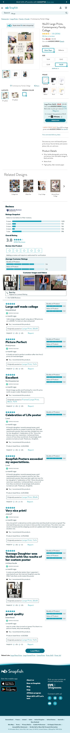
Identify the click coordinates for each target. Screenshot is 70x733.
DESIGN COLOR (28, 90)
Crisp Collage (41, 194)
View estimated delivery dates (51, 135)
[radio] (24, 94)
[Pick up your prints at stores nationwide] (50, 685)
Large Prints (14, 19)
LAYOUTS (4, 90)
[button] (2, 8)
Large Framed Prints (29, 655)
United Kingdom (39, 719)
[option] (6, 75)
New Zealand (35, 722)
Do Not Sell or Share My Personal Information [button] (44, 727)
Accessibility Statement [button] (19, 727)
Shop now (50, 2)
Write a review (48, 36)
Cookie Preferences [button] (39, 724)
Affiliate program (34, 693)
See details (64, 129)
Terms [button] (18, 724)
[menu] (36, 86)
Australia (61, 719)
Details (62, 41)
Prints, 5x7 (58, 655)
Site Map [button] (11, 724)
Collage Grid (14, 194)
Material (45, 46)
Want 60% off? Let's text (35, 697)
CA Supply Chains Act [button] (54, 724)
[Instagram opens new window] (56, 697)
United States (51, 719)
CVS (65, 109)
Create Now (55, 120)
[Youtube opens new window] (50, 702)
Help (28, 690)
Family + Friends (24, 19)
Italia (30, 719)
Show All (54, 68)
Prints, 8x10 (49, 655)
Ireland (24, 719)
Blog (28, 686)
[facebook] (50, 697)
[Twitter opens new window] (56, 702)
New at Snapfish (33, 683)
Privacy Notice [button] (26, 724)
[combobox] (35, 13)
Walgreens (56, 111)
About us (30, 680)
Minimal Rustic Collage (55, 195)
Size (43, 56)
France (17, 719)
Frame (44, 75)
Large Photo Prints (16, 655)
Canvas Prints (41, 655)
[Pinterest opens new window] (61, 697)
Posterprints (5, 19)
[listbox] (55, 51)
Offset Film (28, 194)
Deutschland (9, 719)
